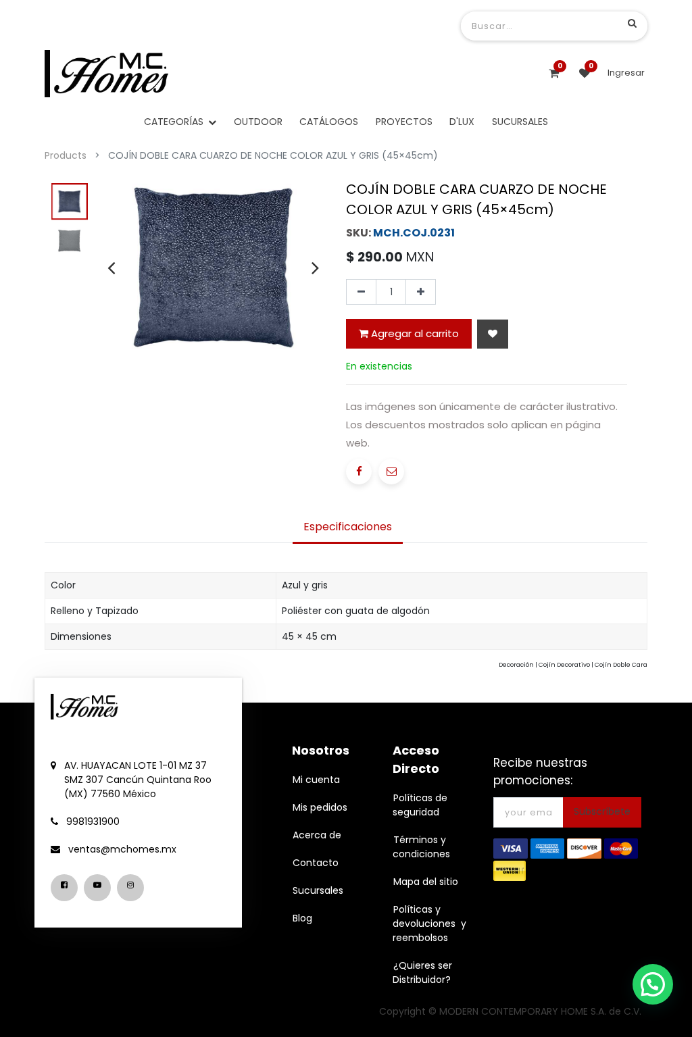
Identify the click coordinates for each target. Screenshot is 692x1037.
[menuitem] (258, 122)
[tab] (348, 528)
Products (65, 155)
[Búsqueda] (632, 23)
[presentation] (111, 267)
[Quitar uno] (361, 292)
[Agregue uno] (420, 292)
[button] (492, 334)
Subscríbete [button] (602, 811)
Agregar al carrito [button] (413, 333)
